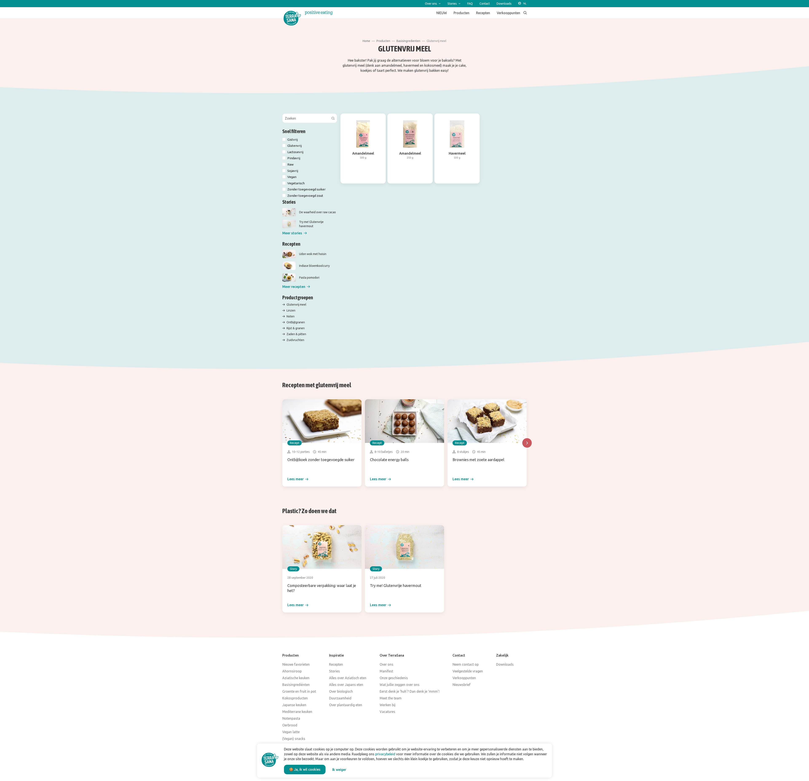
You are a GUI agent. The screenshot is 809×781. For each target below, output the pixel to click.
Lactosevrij (295, 152)
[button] (294, 233)
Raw (290, 164)
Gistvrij (292, 139)
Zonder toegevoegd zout (305, 195)
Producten (383, 41)
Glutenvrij (294, 145)
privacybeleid (385, 754)
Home (366, 41)
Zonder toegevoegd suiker (306, 189)
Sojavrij (292, 171)
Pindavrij (293, 158)
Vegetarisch (296, 183)
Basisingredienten (408, 41)
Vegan (291, 177)
